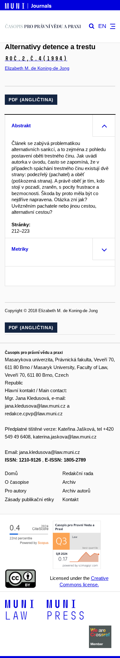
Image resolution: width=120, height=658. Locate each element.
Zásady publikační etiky (29, 499)
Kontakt (70, 499)
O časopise (17, 482)
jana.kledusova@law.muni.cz (35, 406)
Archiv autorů (76, 490)
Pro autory (16, 490)
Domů (11, 473)
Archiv (69, 482)
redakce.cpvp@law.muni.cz (34, 413)
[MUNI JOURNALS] (29, 5)
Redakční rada (77, 473)
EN (102, 26)
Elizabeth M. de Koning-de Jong (37, 68)
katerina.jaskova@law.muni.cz (65, 436)
